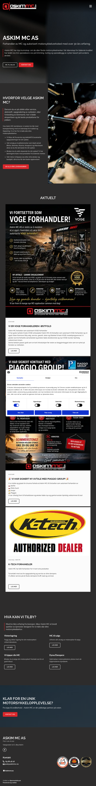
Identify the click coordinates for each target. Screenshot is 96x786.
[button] (10, 65)
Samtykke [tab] (20, 378)
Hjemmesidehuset (15, 780)
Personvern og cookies (10, 782)
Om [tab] (76, 378)
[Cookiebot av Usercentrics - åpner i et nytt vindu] (80, 372)
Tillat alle (75, 412)
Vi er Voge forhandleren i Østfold (29, 326)
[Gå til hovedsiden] (28, 6)
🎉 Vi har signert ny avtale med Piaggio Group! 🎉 (38, 479)
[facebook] (4, 749)
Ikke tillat (21, 412)
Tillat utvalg (48, 412)
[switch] (37, 405)
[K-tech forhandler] (48, 531)
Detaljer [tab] (48, 378)
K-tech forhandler (20, 564)
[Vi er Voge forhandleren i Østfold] (48, 261)
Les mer (14, 351)
